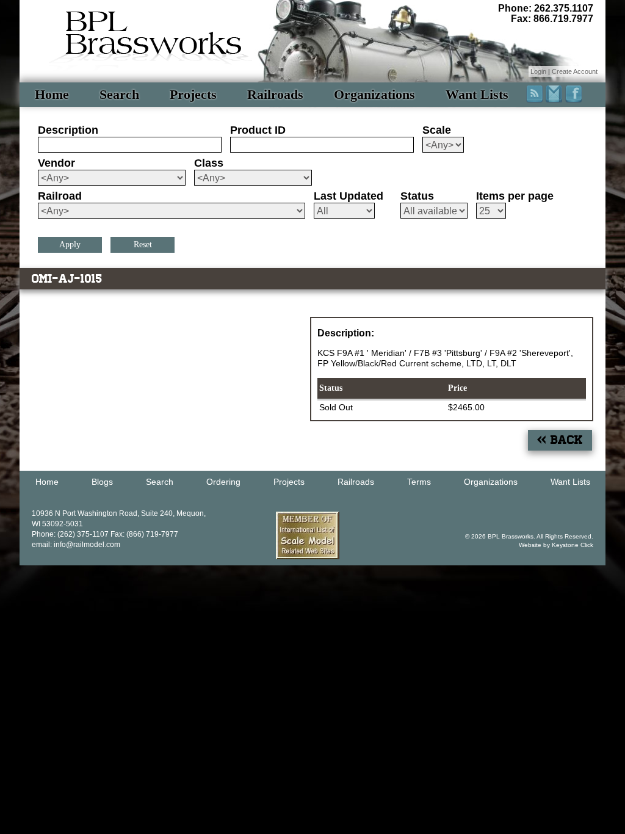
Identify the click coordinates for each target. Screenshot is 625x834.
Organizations (374, 94)
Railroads (275, 94)
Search (119, 94)
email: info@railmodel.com (76, 544)
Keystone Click (572, 545)
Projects (193, 94)
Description (68, 130)
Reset (143, 244)
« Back (560, 440)
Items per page (515, 196)
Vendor (56, 163)
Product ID (258, 130)
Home (52, 94)
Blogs (102, 482)
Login (538, 71)
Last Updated (348, 196)
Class (208, 163)
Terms (419, 482)
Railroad (60, 196)
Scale (436, 130)
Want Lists (477, 94)
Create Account (575, 71)
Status (417, 196)
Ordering (223, 482)
